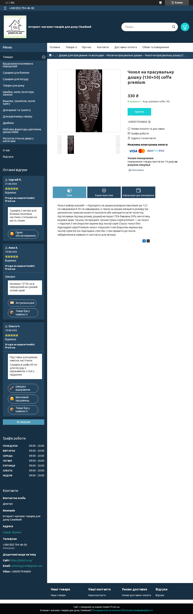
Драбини (8, 122)
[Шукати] (173, 27)
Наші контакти (97, 595)
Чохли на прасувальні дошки (124, 55)
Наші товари (58, 595)
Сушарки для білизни (16, 72)
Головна (55, 47)
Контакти (103, 47)
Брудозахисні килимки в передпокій (18, 65)
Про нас (86, 47)
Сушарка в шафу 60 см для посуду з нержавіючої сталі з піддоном (23, 369)
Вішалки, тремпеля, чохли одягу (19, 102)
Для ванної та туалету (17, 110)
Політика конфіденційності (138, 610)
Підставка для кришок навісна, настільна (24, 359)
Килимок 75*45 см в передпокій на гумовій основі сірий (24, 287)
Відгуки (8, 156)
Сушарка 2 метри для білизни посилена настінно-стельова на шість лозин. (23, 215)
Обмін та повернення (155, 47)
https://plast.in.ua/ (21, 560)
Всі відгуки (23, 421)
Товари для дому (13, 85)
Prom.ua (114, 607)
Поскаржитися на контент (106, 610)
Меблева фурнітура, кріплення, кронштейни (22, 130)
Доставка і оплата (125, 47)
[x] (148, 241)
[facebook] (144, 241)
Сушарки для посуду (15, 79)
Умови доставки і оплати (136, 595)
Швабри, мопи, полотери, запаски (18, 93)
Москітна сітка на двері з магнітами (18, 140)
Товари (70, 47)
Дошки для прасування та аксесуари (81, 55)
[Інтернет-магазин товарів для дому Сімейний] (15, 26)
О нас (6, 150)
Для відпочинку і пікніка (17, 116)
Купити (139, 111)
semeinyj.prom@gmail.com (26, 565)
